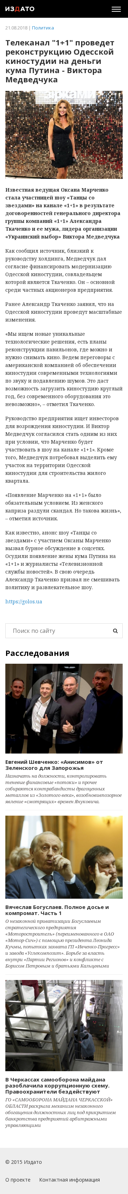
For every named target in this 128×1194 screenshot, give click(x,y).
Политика (43, 27)
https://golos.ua (23, 601)
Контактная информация (69, 1179)
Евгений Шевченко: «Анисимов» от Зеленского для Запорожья (54, 764)
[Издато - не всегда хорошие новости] (20, 9)
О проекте (18, 1179)
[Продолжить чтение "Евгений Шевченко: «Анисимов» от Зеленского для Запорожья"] (64, 709)
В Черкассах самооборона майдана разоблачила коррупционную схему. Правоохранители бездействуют (57, 1085)
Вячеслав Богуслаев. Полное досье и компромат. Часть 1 (57, 909)
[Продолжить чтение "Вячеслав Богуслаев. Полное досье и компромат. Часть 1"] (64, 857)
